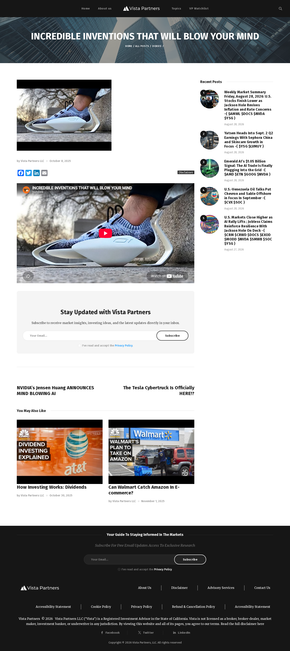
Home (128, 46)
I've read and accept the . (107, 345)
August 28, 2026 (234, 124)
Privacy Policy (123, 345)
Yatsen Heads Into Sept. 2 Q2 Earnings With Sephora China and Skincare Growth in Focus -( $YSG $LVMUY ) (248, 139)
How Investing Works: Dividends (52, 487)
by (30, 161)
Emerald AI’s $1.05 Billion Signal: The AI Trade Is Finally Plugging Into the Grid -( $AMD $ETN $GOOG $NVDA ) (248, 168)
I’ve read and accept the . (147, 569)
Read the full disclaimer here (242, 624)
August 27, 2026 (234, 249)
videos (157, 46)
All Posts (142, 46)
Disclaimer (186, 172)
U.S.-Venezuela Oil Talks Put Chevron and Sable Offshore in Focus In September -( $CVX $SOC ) (247, 196)
